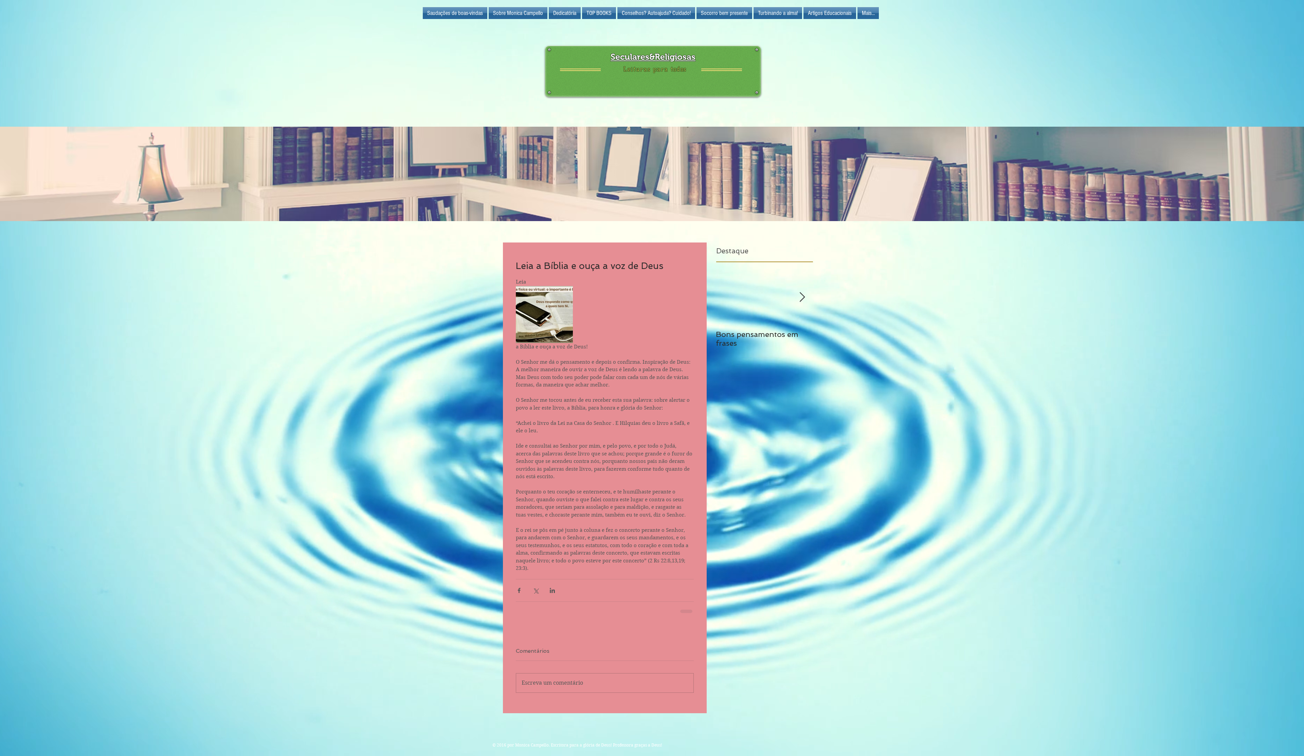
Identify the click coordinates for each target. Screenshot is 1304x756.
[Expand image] (544, 314)
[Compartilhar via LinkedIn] (552, 590)
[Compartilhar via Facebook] (519, 590)
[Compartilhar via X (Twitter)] (535, 590)
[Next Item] (802, 297)
